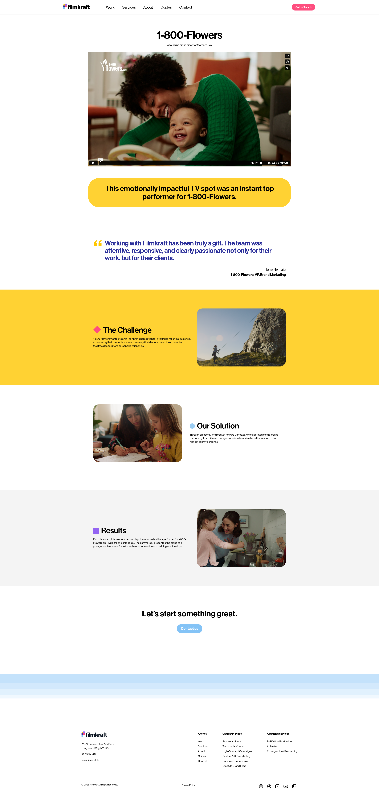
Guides (166, 7)
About (148, 7)
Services (129, 7)
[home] (79, 7)
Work (110, 7)
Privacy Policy (188, 785)
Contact (185, 7)
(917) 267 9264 (89, 753)
